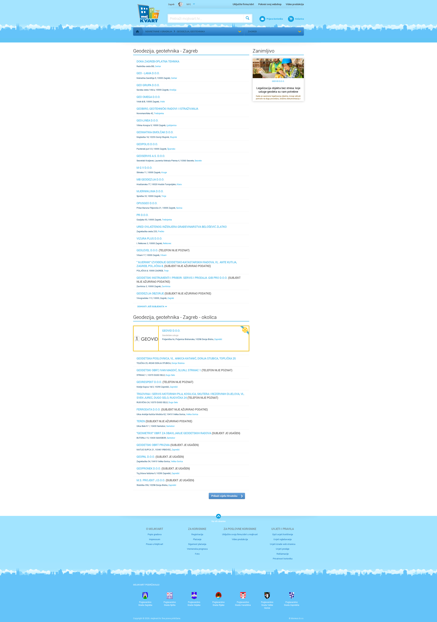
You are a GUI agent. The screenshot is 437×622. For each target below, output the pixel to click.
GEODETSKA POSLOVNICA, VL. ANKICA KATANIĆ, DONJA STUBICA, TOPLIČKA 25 (186, 358)
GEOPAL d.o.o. (146, 456)
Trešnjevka (159, 113)
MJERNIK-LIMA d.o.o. (150, 191)
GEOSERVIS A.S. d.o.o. (151, 156)
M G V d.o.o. (144, 167)
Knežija (173, 89)
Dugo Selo (170, 375)
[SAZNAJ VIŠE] (146, 338)
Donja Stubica (178, 363)
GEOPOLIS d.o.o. (147, 144)
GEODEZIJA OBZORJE (150, 293)
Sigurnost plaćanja (197, 544)
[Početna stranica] (137, 31)
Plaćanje (197, 539)
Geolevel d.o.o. (147, 250)
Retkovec (167, 243)
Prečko (161, 231)
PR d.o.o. (143, 215)
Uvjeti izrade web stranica (282, 544)
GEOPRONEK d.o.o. (149, 468)
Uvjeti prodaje (282, 548)
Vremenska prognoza (197, 548)
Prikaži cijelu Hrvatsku (224, 495)
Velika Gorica (192, 414)
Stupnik (173, 137)
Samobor (170, 426)
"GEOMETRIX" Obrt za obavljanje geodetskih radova (174, 433)
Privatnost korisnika (282, 558)
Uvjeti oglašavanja (282, 539)
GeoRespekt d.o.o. (149, 382)
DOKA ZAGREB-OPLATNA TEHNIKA (158, 61)
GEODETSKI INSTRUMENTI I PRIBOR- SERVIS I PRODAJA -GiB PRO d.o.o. (182, 277)
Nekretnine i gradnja (158, 31)
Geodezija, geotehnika (191, 31)
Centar (158, 66)
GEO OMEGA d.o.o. (148, 97)
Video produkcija (295, 4)
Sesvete (198, 160)
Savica (179, 207)
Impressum (154, 539)
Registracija (197, 534)
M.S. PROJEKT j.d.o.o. (151, 480)
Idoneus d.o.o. (297, 618)
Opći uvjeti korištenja (282, 534)
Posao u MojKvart (154, 544)
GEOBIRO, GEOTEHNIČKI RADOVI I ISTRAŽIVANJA (167, 108)
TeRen (141, 421)
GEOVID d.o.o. (171, 330)
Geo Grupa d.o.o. (148, 85)
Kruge (164, 172)
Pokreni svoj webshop (269, 4)
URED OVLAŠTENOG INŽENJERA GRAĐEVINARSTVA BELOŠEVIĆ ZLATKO (182, 226)
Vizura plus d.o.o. (149, 238)
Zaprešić (218, 339)
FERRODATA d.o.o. (148, 409)
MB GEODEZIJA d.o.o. (150, 179)
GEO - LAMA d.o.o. (148, 73)
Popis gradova (154, 534)
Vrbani (163, 255)
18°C (179, 4)
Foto (197, 553)
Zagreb (252, 31)
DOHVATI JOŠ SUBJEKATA (150, 306)
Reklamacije (283, 553)
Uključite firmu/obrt (243, 4)
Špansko (171, 148)
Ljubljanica (171, 125)
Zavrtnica (166, 286)
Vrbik (162, 101)
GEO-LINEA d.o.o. (147, 120)
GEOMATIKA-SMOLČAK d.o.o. (155, 132)
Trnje (163, 196)
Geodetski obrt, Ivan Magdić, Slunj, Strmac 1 (169, 370)
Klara (179, 184)
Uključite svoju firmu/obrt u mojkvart (240, 534)
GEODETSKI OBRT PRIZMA (153, 445)
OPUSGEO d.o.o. (147, 203)
